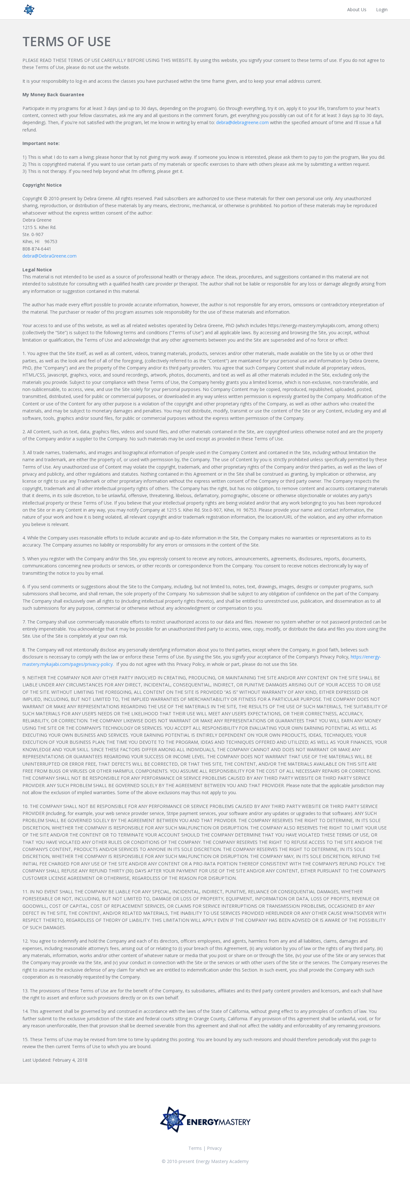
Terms (195, 1148)
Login (382, 9)
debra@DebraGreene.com (49, 256)
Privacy (214, 1148)
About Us (356, 9)
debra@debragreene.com (242, 122)
